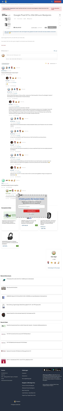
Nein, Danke (31, 214)
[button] (31, 199)
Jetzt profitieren (31, 211)
